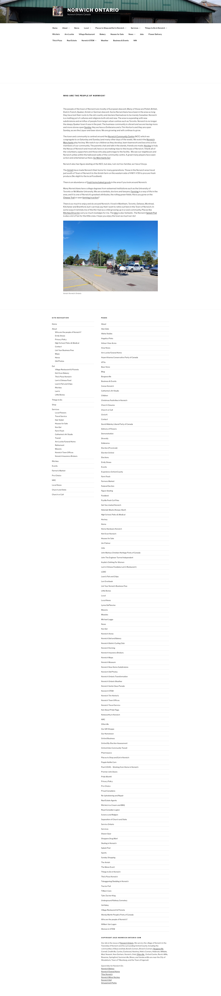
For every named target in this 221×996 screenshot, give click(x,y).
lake (116, 213)
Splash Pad (151, 213)
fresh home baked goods (99, 182)
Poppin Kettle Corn (108, 762)
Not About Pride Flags (110, 710)
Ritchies (58, 387)
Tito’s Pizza (57, 40)
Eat (53, 366)
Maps (57, 354)
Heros (76, 28)
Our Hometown (107, 734)
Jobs (142, 34)
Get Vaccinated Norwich (111, 505)
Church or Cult (58, 494)
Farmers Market (107, 481)
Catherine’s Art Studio (64, 434)
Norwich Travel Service (110, 705)
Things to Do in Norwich (155, 28)
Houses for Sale (117, 34)
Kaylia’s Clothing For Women (112, 562)
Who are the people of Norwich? (68, 332)
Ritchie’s (56, 34)
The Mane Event (108, 867)
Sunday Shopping (108, 857)
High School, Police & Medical (67, 343)
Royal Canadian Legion (110, 810)
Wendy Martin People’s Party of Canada (117, 915)
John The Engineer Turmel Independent (117, 557)
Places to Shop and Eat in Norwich (109, 28)
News (131, 34)
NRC (54, 480)
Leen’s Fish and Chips (63, 384)
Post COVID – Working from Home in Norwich (119, 767)
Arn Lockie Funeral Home (65, 441)
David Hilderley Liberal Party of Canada (117, 424)
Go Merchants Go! (101, 158)
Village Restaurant (87, 34)
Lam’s (57, 391)
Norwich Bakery (107, 968)
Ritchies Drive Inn (71, 213)
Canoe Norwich (107, 386)
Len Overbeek (107, 581)
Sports (104, 853)
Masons (58, 449)
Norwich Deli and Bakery (111, 638)
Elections (105, 457)
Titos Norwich (107, 974)
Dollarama (105, 443)
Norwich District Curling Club (113, 643)
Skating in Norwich (109, 843)
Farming (135, 191)
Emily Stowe (60, 336)
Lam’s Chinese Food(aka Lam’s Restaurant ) (119, 567)
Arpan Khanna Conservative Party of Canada (119, 357)
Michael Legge (107, 619)
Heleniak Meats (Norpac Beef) (113, 510)
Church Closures (108, 405)
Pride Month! (106, 777)
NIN (135, 40)
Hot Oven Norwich (108, 534)
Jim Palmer (105, 543)
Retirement (59, 445)
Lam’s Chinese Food (63, 380)
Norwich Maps (107, 657)
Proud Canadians (108, 791)
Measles (104, 614)
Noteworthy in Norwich (110, 715)
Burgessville (106, 376)
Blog (103, 372)
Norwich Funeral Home (110, 971)
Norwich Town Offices (64, 452)
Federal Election (107, 486)
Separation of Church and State (114, 819)
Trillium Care (106, 891)
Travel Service (61, 416)
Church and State (59, 490)
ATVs (103, 362)
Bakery (103, 34)
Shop (54, 405)
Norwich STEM (88, 40)
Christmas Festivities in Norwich (114, 400)
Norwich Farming (108, 648)
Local (86, 28)
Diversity (104, 438)
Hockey (147, 145)
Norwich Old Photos (109, 672)
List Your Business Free (64, 350)
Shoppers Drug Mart (109, 838)
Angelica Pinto (107, 338)
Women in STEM (108, 929)
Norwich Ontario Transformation (114, 676)
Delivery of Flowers (109, 429)
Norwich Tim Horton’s (110, 695)
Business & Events (121, 40)
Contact (58, 346)
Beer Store (105, 367)
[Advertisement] (110, 63)
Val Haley (105, 905)
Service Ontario (107, 824)
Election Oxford (107, 453)
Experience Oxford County (112, 472)
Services (134, 28)
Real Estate (72, 40)
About (65, 28)
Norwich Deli (106, 980)
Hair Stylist (59, 420)
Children (104, 395)
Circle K (104, 414)
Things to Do (57, 400)
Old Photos (59, 361)
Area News (105, 348)
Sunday (87, 127)
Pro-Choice (56, 475)
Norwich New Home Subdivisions (114, 667)
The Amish (105, 862)
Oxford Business (108, 738)
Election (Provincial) (109, 448)
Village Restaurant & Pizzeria (67, 369)
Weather (104, 40)
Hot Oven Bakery (62, 373)
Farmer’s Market (58, 471)
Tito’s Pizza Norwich (63, 377)
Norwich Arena (107, 634)
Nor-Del (58, 427)
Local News (57, 485)
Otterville (105, 724)
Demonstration (107, 433)
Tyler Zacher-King (108, 895)
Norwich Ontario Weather (111, 681)
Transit (58, 438)
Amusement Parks (109, 983)
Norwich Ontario (93, 10)
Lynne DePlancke (108, 605)
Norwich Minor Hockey (110, 977)
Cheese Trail (69, 197)
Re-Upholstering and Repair (112, 795)
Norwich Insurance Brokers (66, 456)
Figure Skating (107, 491)
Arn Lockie (69, 34)
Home (54, 28)
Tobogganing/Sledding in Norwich (115, 881)
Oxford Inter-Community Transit (114, 748)
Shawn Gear (106, 834)
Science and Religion (109, 815)
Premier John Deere (109, 772)
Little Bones (60, 395)
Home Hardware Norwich (111, 529)
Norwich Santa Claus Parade (113, 686)
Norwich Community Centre (121, 136)
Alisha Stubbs (106, 333)
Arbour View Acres (108, 343)
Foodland (105, 495)
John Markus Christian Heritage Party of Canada (120, 553)
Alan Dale (105, 329)
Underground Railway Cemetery (114, 900)
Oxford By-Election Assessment (114, 743)
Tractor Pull (106, 886)
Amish (70, 170)
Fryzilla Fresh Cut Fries (110, 500)
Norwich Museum (108, 662)
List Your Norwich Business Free (114, 586)
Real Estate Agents (109, 800)
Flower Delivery (155, 34)
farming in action (90, 197)
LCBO (103, 572)
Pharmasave (106, 753)
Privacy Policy (61, 339)
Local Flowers (60, 413)
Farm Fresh (59, 431)
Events (55, 466)
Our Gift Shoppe (107, 729)
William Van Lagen (108, 924)
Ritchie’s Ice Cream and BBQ (113, 805)
